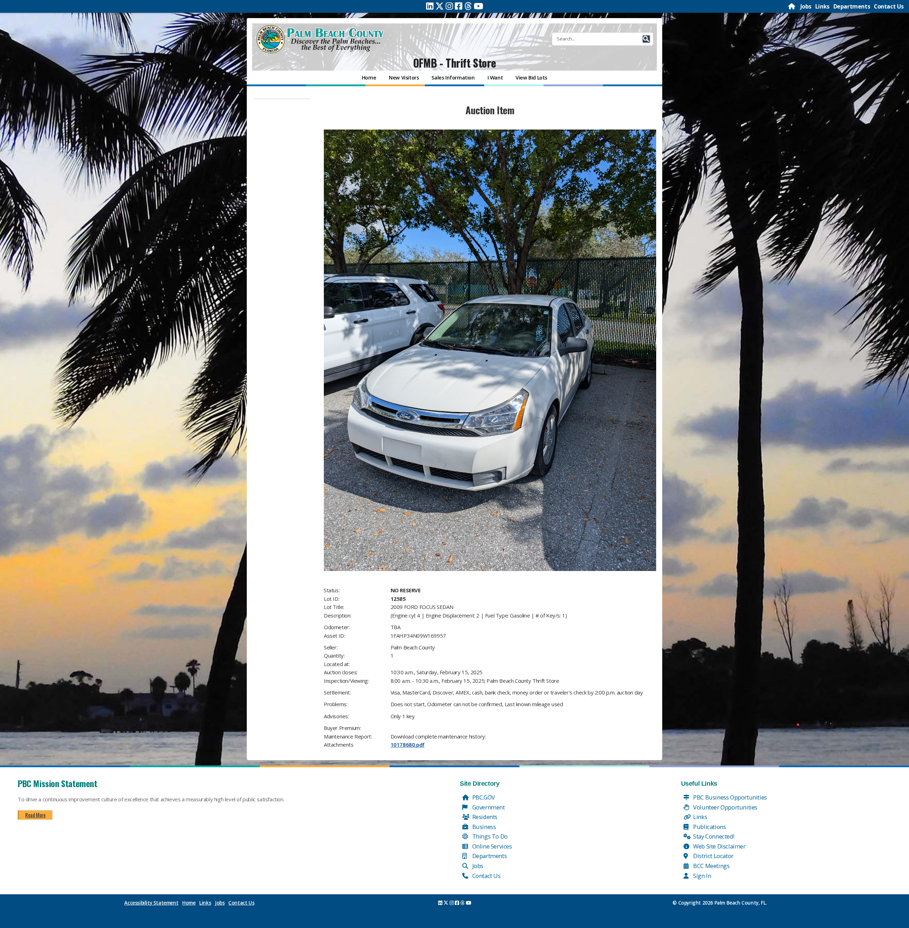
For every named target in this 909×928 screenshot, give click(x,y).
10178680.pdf (408, 744)
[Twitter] (439, 6)
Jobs (805, 6)
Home (188, 903)
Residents (484, 817)
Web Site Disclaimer (719, 846)
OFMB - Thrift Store (454, 63)
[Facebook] (458, 6)
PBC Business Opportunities (729, 797)
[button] (646, 39)
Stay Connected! (713, 836)
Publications (709, 827)
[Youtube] (478, 6)
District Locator (713, 856)
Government (488, 807)
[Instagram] (449, 6)
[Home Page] (792, 6)
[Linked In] (430, 6)
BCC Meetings (711, 866)
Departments (851, 6)
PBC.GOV (483, 797)
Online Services (491, 846)
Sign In (701, 876)
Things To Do (489, 836)
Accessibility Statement (151, 903)
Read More (35, 815)
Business (483, 827)
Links (822, 6)
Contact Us (889, 6)
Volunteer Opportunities (724, 807)
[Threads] (468, 6)
